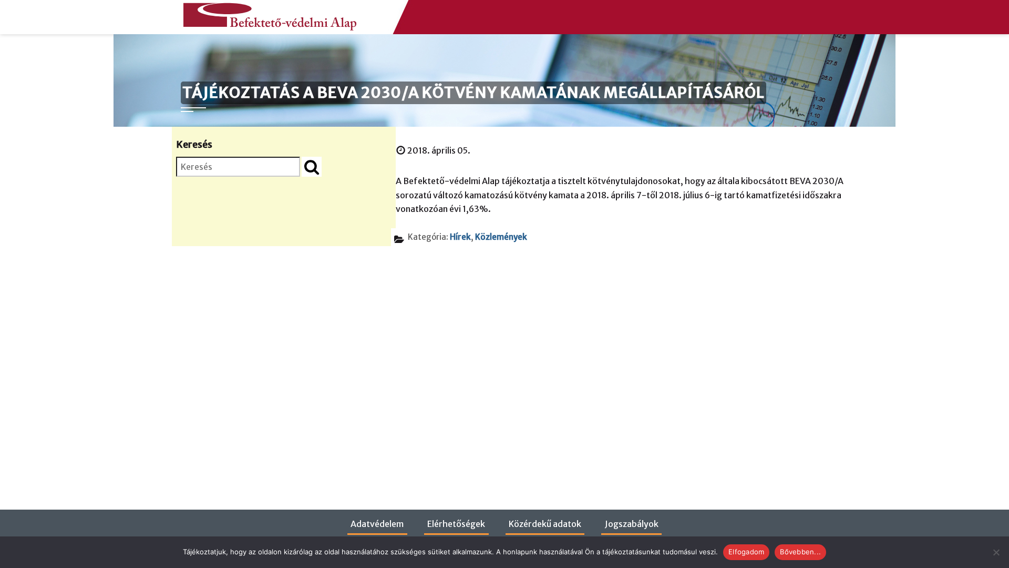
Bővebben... (800, 551)
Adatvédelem (377, 524)
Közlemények (501, 237)
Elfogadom (746, 551)
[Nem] (996, 552)
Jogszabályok (631, 524)
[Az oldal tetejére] (979, 542)
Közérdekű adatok (545, 524)
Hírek (460, 237)
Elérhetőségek (456, 524)
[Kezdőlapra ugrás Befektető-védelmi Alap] (267, 14)
